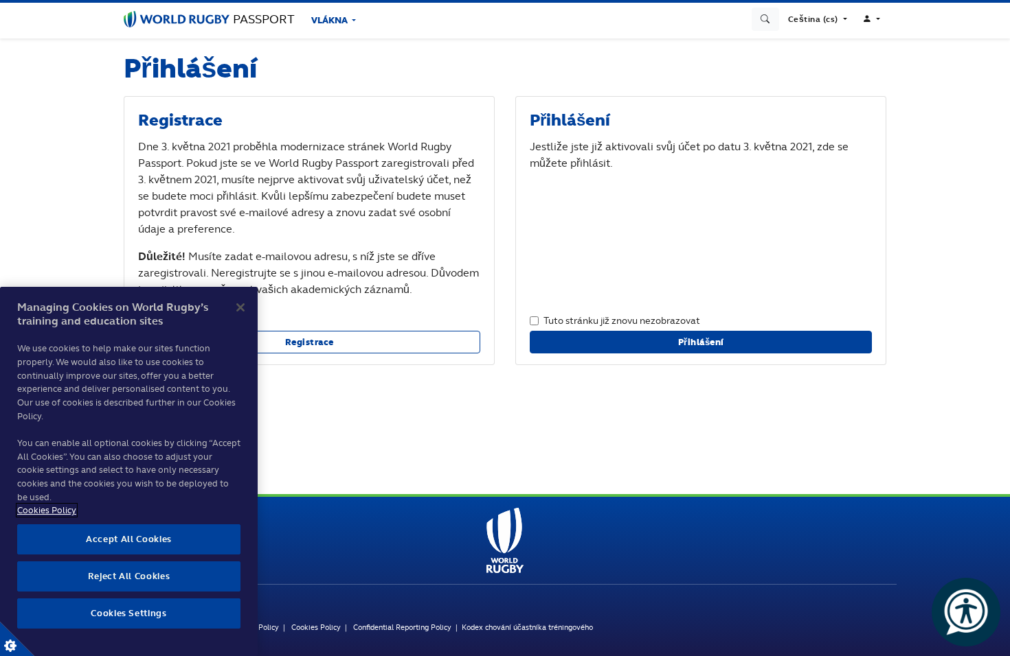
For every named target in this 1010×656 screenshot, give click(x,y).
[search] (765, 19)
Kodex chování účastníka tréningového (527, 627)
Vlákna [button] (330, 20)
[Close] (240, 307)
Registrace (309, 342)
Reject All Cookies (129, 576)
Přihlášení (701, 342)
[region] (129, 471)
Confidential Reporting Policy (402, 627)
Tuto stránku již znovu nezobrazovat (621, 320)
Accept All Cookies (129, 539)
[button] (817, 19)
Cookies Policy (316, 627)
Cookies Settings (17, 639)
